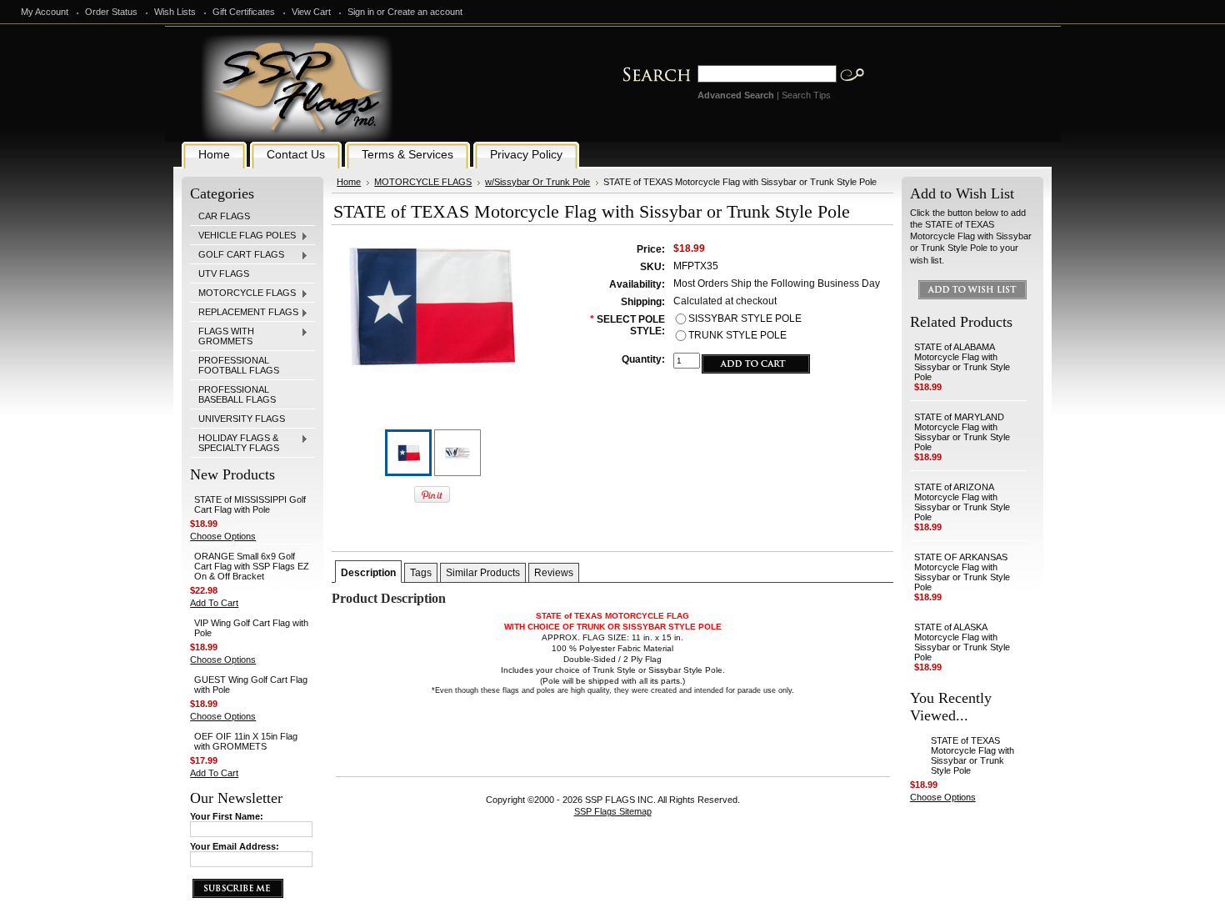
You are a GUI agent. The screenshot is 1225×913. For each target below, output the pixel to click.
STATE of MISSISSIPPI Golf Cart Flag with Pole (250, 504)
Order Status (111, 12)
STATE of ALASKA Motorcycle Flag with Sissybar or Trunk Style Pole (962, 642)
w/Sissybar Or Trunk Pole (537, 182)
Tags (421, 573)
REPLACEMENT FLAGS (244, 313)
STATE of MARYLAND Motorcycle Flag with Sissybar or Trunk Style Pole (962, 432)
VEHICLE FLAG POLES (243, 236)
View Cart (311, 12)
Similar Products (483, 573)
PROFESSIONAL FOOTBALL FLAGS (238, 365)
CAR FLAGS (224, 216)
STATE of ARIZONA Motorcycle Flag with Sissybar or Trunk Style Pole (962, 502)
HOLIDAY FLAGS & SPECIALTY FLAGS (234, 443)
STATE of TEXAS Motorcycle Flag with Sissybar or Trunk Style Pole (972, 755)
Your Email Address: (234, 846)
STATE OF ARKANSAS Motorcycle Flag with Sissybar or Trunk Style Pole (962, 572)
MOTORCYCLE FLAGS (243, 293)
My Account (44, 12)
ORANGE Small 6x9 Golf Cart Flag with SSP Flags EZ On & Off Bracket (251, 566)
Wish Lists (175, 12)
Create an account (425, 12)
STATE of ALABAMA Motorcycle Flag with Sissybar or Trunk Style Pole (962, 362)
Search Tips (806, 95)
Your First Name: (226, 816)
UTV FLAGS (223, 273)
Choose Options (223, 536)
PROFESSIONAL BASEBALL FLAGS (237, 394)
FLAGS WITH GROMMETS (222, 336)
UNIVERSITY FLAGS (241, 419)
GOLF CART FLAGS (237, 255)
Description (368, 573)
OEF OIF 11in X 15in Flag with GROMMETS (246, 741)
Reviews (553, 573)
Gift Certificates (243, 12)
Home (349, 182)
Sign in (361, 12)
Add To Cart (214, 603)
